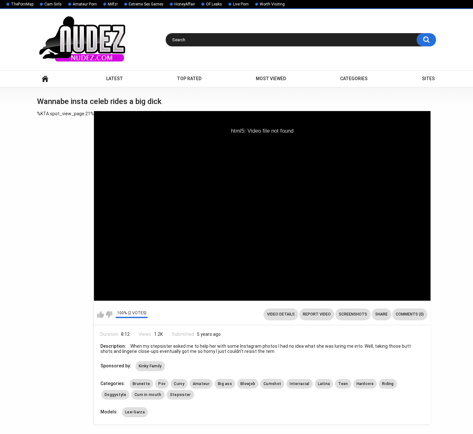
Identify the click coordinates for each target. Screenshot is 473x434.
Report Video (317, 314)
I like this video (100, 314)
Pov (161, 384)
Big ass (225, 384)
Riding (388, 384)
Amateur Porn (85, 4)
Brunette (141, 384)
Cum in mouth (148, 394)
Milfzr (113, 4)
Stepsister (180, 394)
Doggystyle (115, 394)
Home (45, 79)
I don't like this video (109, 314)
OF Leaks (214, 4)
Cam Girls (53, 4)
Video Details (281, 314)
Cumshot (272, 384)
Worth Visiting (272, 4)
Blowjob (247, 384)
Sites (428, 78)
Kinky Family (150, 366)
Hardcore (365, 384)
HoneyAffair (184, 4)
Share (381, 314)
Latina (324, 384)
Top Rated (189, 78)
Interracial (299, 384)
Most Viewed (271, 78)
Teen (343, 384)
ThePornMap (22, 4)
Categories (353, 78)
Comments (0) (410, 314)
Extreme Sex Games (146, 4)
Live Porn (241, 4)
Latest (114, 78)
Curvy (179, 384)
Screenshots (353, 314)
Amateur (201, 384)
